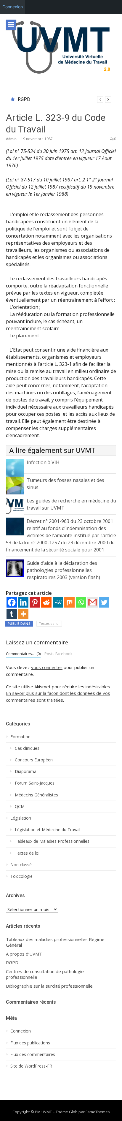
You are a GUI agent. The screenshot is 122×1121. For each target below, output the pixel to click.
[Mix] (69, 602)
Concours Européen (34, 760)
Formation (20, 736)
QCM (20, 806)
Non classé (21, 864)
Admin (11, 138)
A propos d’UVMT (24, 954)
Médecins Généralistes (36, 795)
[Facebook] (12, 602)
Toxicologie (21, 876)
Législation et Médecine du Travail (47, 829)
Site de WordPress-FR (31, 1066)
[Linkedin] (23, 602)
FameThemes (98, 1111)
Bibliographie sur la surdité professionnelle (49, 986)
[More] (23, 614)
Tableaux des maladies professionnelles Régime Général (55, 942)
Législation (20, 818)
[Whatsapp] (81, 602)
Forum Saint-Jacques (34, 783)
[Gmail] (92, 602)
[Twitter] (104, 602)
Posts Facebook (58, 653)
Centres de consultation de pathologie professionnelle (45, 974)
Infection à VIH (43, 462)
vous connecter (46, 667)
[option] (64, 99)
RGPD (24, 99)
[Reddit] (46, 602)
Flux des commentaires (32, 1054)
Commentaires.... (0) (23, 653)
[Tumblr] (12, 614)
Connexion (12, 6)
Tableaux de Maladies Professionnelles (52, 841)
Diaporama (25, 771)
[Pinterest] (35, 602)
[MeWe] (58, 602)
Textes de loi (49, 623)
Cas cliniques (27, 748)
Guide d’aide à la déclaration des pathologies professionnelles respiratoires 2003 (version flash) (63, 570)
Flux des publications (30, 1043)
